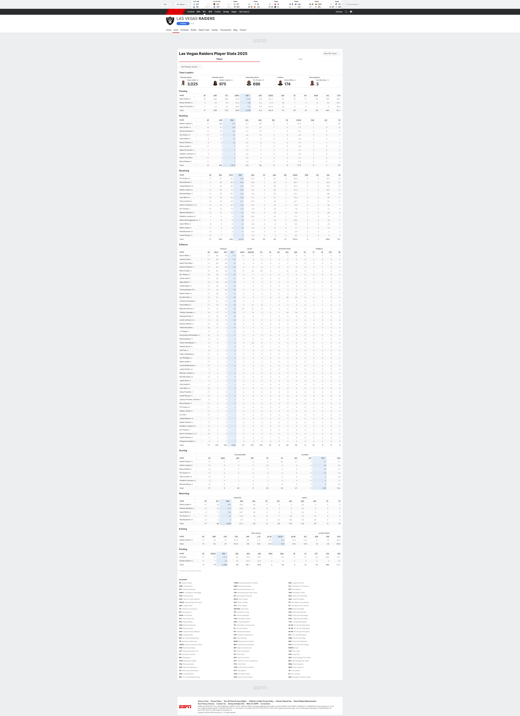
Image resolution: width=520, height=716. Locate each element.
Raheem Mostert (186, 116)
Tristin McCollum (186, 313)
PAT (296, 443)
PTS (322, 443)
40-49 (293, 522)
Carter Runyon (185, 220)
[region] (268, 88)
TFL (261, 237)
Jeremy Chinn (185, 244)
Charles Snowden (186, 297)
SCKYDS (251, 237)
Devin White (184, 241)
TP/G (338, 443)
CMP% (237, 80)
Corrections (265, 689)
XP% (338, 522)
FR (322, 237)
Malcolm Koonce (186, 294)
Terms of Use (203, 686)
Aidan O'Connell (186, 92)
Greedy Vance (185, 332)
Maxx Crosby (184, 256)
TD (294, 80)
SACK (316, 80)
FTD (330, 237)
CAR (220, 105)
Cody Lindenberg (186, 339)
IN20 (282, 539)
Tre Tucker (184, 120)
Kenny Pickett (185, 88)
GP (205, 80)
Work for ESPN (252, 689)
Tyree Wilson (184, 290)
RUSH (223, 443)
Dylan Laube (184, 131)
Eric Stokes (184, 260)
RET (252, 443)
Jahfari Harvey (185, 422)
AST (225, 237)
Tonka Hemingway (187, 328)
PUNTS (213, 539)
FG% (236, 522)
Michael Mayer (185, 179)
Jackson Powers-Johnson (189, 385)
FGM (214, 522)
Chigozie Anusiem (186, 426)
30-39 (280, 522)
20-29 (269, 522)
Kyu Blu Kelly (185, 282)
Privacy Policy (216, 686)
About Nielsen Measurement (305, 686)
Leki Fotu (183, 335)
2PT (310, 443)
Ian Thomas (184, 194)
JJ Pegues (184, 316)
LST (326, 105)
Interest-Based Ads (284, 686)
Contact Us (221, 689)
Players (219, 44)
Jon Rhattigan (185, 343)
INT (305, 80)
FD (339, 105)
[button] (346, 12)
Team (300, 44)
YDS (247, 80)
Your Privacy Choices (206, 689)
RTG (338, 80)
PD (270, 237)
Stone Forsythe (185, 377)
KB (339, 237)
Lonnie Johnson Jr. (187, 305)
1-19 (258, 522)
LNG (282, 80)
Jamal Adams (185, 271)
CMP (215, 80)
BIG (273, 105)
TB (294, 539)
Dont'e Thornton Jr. (187, 190)
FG (282, 443)
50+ (305, 522)
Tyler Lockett (185, 186)
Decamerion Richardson (189, 320)
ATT (226, 80)
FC (339, 486)
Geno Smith (184, 84)
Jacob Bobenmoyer (187, 350)
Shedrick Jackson (186, 139)
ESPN (175, 12)
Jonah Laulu (184, 263)
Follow (183, 23)
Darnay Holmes (185, 309)
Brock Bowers (185, 146)
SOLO (216, 237)
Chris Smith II (184, 369)
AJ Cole (183, 400)
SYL (327, 80)
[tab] (219, 44)
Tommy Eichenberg (187, 286)
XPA (327, 522)
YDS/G (270, 80)
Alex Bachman (185, 217)
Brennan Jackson (186, 358)
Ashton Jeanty (185, 109)
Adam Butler (184, 267)
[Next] (344, 4)
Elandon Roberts (186, 252)
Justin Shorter (185, 354)
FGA (225, 522)
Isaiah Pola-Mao (186, 143)
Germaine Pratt (185, 301)
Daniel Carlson (185, 407)
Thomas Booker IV (186, 275)
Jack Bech (184, 182)
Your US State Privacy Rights (235, 686)
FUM (312, 105)
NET (259, 539)
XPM (316, 522)
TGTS (231, 160)
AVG (260, 80)
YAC (328, 160)
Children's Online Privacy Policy (261, 686)
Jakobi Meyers (185, 171)
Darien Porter (185, 278)
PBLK (270, 539)
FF (313, 237)
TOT (232, 237)
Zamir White (184, 124)
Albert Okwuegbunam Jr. (189, 205)
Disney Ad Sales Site (236, 689)
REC (220, 160)
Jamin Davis (184, 366)
